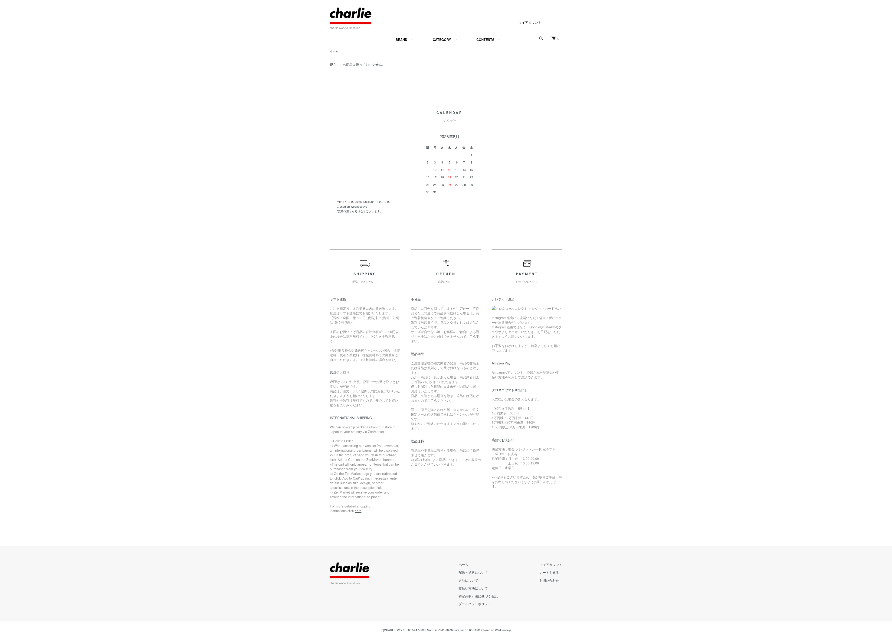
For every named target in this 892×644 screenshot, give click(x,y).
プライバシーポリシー (475, 603)
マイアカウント (529, 22)
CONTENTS (485, 39)
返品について (468, 580)
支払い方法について (473, 588)
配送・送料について (473, 572)
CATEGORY (442, 39)
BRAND (401, 39)
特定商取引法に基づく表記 (478, 596)
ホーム (334, 51)
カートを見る (549, 572)
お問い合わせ (549, 580)
